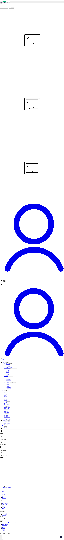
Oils (2, 425)
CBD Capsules (8, 373)
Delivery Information (5, 503)
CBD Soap (7, 381)
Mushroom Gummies (7, 407)
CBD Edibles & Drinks (7, 368)
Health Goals (5, 279)
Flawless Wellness (4, 514)
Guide (4, 283)
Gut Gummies (6, 418)
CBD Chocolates (8, 369)
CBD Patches (7, 386)
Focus (4, 403)
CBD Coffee (7, 371)
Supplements (4, 420)
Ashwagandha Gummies (7, 419)
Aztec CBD (5, 394)
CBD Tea (7, 375)
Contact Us (3, 507)
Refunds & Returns (4, 504)
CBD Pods (7, 365)
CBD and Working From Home (6, 487)
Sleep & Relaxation (6, 404)
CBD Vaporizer (8, 366)
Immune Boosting (6, 405)
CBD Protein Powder (8, 387)
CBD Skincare (6, 376)
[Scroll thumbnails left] (1, 539)
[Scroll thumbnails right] (2, 539)
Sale (2, 284)
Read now (3, 491)
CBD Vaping (6, 363)
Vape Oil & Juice (8, 364)
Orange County (6, 397)
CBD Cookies (7, 370)
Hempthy (5, 395)
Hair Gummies (6, 415)
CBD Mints (7, 374)
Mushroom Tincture (6, 412)
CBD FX (5, 392)
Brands (3, 390)
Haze (4, 391)
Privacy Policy (4, 526)
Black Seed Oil (6, 424)
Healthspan (5, 400)
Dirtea (5, 398)
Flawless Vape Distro (5, 512)
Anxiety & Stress (6, 402)
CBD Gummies (6, 414)
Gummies (4, 281)
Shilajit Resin (5, 422)
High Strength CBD (8, 389)
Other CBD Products (7, 382)
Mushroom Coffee (6, 410)
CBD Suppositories (8, 388)
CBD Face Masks (8, 379)
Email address (10, 519)
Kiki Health (5, 399)
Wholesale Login (4, 509)
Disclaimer (3, 506)
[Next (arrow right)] (1, 538)
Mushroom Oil (6, 411)
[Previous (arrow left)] (0, 538)
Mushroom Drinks (6, 408)
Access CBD (5, 396)
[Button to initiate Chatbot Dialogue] (61, 537)
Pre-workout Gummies (7, 417)
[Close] (1, 535)
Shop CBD (4, 278)
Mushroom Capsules (6, 409)
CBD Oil (7, 383)
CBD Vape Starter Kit (9, 367)
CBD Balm (7, 377)
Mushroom (4, 280)
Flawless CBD (4, 515)
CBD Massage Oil (8, 380)
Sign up (2, 520)
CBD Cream (7, 378)
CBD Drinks (7, 372)
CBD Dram (7, 384)
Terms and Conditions (5, 505)
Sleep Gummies (6, 416)
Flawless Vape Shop (5, 513)
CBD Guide (5, 427)
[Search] (12, 8)
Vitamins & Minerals (7, 421)
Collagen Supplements (7, 423)
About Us (3, 508)
